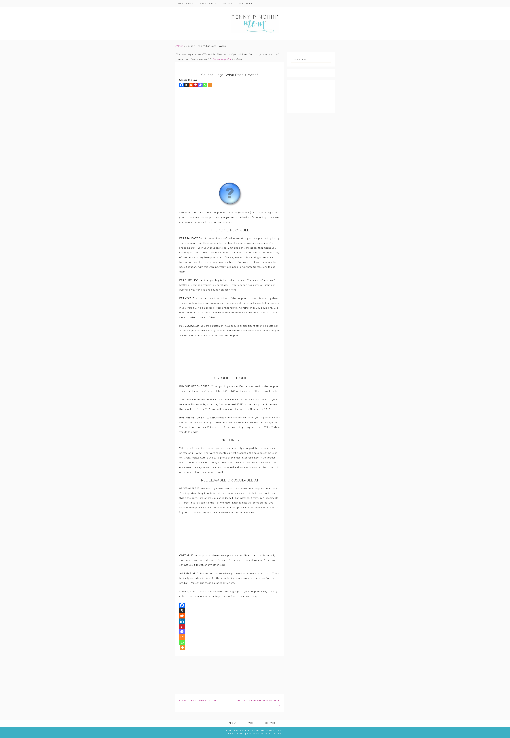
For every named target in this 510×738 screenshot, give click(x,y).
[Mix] (182, 637)
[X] (186, 85)
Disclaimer (275, 734)
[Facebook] (181, 85)
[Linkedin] (182, 621)
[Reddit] (191, 85)
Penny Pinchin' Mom (255, 23)
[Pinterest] (195, 85)
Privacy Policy (236, 734)
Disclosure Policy (257, 734)
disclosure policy (221, 59)
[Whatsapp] (205, 85)
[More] (210, 85)
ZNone (179, 46)
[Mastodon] (200, 85)
